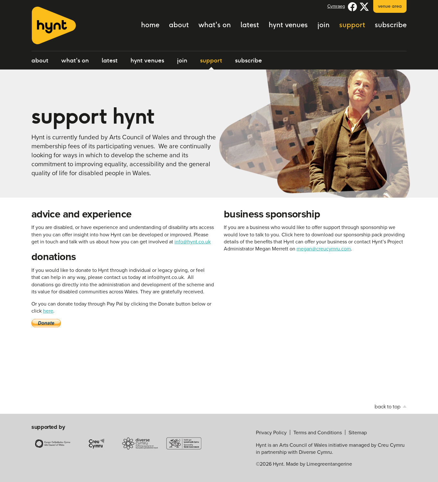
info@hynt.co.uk (192, 241)
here (48, 310)
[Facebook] (352, 6)
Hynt (53, 25)
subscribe (391, 24)
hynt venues (288, 24)
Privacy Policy (271, 432)
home (150, 24)
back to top (388, 406)
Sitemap (358, 432)
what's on (214, 24)
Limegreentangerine (329, 463)
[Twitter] (364, 6)
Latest (249, 24)
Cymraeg (336, 6)
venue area (390, 6)
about (179, 24)
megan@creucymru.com (324, 248)
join (323, 24)
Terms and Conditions (317, 432)
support (352, 24)
